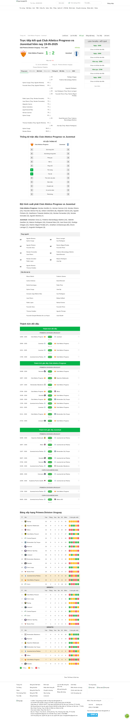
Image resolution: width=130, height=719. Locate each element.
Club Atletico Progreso (37, 337)
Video (96, 8)
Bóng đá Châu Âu (35, 690)
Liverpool (40, 421)
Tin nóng (22, 8)
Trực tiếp (99, 35)
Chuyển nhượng (81, 8)
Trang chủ (19, 684)
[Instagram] (107, 700)
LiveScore (65, 35)
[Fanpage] (103, 700)
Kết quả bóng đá (62, 689)
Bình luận (72, 8)
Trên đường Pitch (75, 3)
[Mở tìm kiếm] (100, 3)
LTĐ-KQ (65, 8)
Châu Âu (42, 8)
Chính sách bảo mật (76, 690)
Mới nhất (61, 3)
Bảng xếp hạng (90, 35)
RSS (88, 700)
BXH (73, 71)
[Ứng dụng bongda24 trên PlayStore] (100, 687)
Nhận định (90, 8)
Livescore (46, 696)
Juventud (59, 337)
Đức (51, 8)
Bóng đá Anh (33, 687)
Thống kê (55, 71)
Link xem (106, 35)
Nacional (41, 371)
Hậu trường (47, 693)
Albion (58, 391)
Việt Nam (28, 8)
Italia (47, 8)
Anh (33, 8)
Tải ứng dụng (92, 684)
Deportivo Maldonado (63, 378)
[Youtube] (111, 700)
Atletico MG (60, 499)
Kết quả (81, 35)
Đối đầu (62, 71)
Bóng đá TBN (33, 693)
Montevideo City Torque (63, 399)
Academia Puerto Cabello (36, 480)
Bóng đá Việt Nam (35, 684)
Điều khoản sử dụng (76, 687)
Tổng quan (24, 71)
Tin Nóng (18, 687)
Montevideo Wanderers (36, 384)
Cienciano (40, 474)
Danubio (41, 395)
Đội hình (39, 71)
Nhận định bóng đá (49, 687)
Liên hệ (91, 704)
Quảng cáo (99, 704)
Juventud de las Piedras (36, 357)
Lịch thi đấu (73, 35)
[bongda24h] (17, 8)
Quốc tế (60, 8)
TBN (37, 8)
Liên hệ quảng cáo (76, 693)
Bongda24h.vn (106, 710)
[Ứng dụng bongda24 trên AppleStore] (106, 687)
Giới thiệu (73, 684)
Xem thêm (97, 86)
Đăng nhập (110, 3)
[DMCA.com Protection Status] (92, 716)
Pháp (55, 8)
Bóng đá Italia (34, 696)
